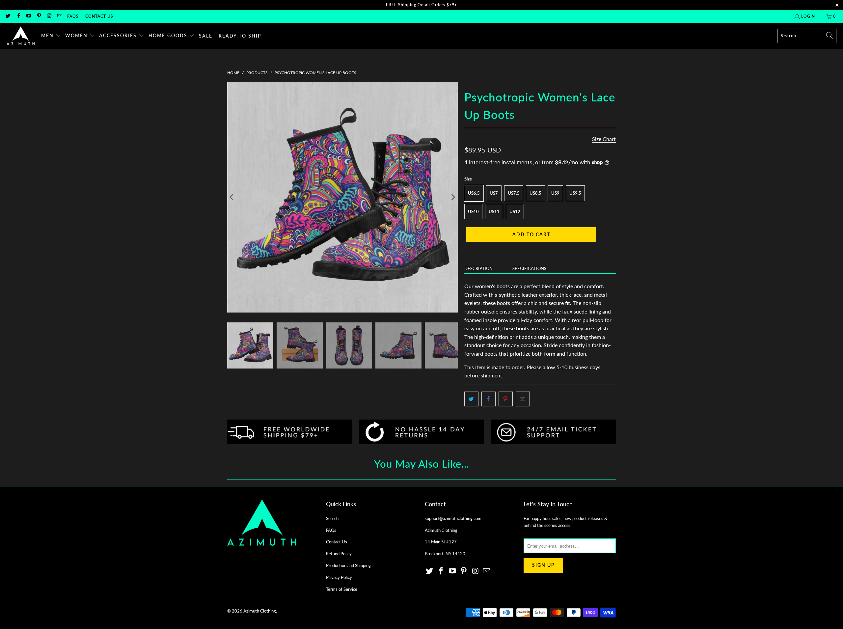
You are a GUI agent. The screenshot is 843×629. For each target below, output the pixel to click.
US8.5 (535, 193)
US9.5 (575, 193)
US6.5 (474, 193)
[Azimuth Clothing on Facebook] (18, 16)
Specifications (529, 268)
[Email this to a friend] (523, 399)
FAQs (73, 16)
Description (478, 268)
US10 (473, 211)
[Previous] (232, 197)
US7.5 (514, 193)
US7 (494, 193)
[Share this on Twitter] (471, 399)
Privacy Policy (339, 577)
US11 (494, 211)
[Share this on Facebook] (488, 399)
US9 (555, 193)
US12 (514, 211)
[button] (51, 35)
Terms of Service (341, 589)
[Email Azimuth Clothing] (59, 16)
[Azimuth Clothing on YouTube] (28, 16)
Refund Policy (339, 553)
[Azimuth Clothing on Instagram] (49, 16)
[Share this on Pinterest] (506, 399)
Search (332, 518)
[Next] (453, 197)
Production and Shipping (348, 565)
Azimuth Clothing (259, 611)
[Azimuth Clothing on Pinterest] (38, 16)
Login (808, 16)
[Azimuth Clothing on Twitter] (8, 16)
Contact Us (99, 16)
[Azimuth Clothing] (21, 35)
